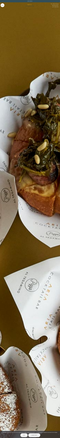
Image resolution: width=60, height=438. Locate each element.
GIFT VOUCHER (55, 6)
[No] (58, 434)
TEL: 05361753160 (55, 3)
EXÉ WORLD (30, 1)
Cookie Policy (34, 435)
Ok (24, 435)
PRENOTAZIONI (55, 5)
